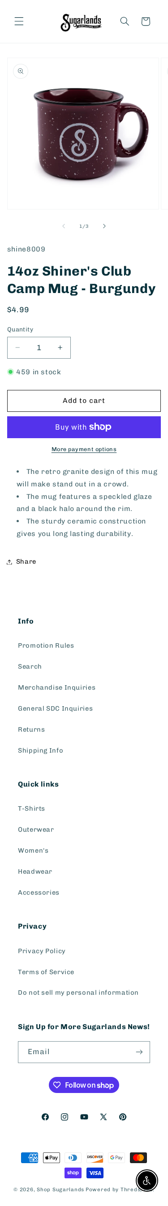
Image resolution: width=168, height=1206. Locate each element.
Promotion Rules (46, 645)
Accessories (39, 892)
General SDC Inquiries (55, 708)
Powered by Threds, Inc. (120, 1189)
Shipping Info (40, 750)
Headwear (35, 871)
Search (30, 666)
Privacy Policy (42, 951)
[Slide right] (104, 226)
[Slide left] (63, 226)
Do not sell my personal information (78, 992)
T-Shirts (31, 808)
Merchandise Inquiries (56, 687)
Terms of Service (46, 972)
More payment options (84, 449)
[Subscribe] (139, 1052)
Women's (33, 850)
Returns (31, 729)
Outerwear (36, 829)
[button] (19, 21)
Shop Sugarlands (60, 1189)
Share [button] (26, 561)
